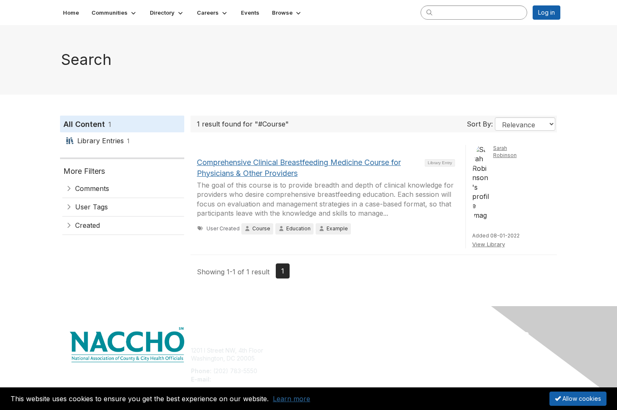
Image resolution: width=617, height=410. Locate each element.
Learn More (328, 366)
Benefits (323, 358)
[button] (114, 12)
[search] (429, 12)
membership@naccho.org (248, 379)
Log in (546, 12)
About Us (445, 350)
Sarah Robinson (505, 151)
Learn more (291, 399)
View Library (488, 244)
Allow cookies (581, 398)
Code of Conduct (457, 358)
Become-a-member (339, 350)
